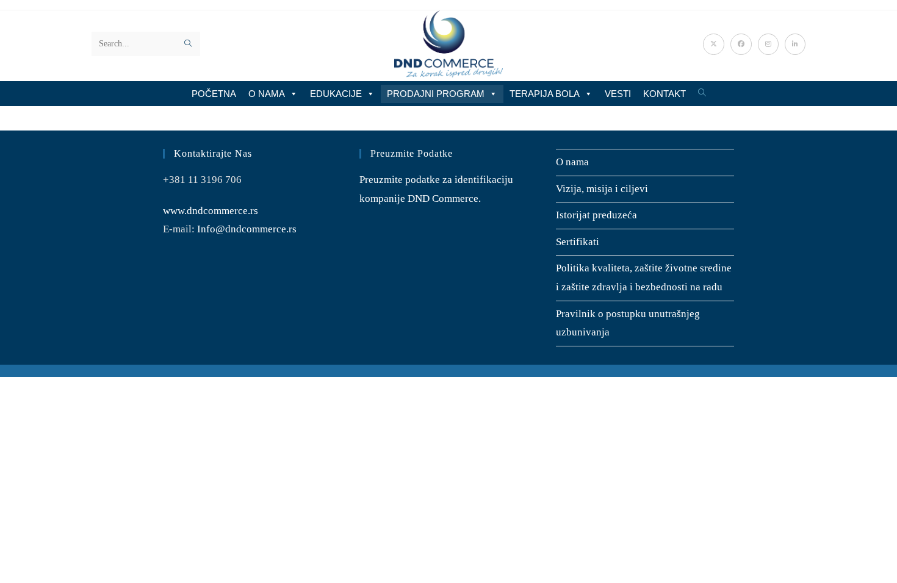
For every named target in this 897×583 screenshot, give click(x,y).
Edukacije (336, 93)
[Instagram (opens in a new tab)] (768, 44)
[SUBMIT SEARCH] (188, 44)
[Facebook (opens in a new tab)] (741, 44)
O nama (266, 93)
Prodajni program (436, 93)
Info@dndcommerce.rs (247, 229)
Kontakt (664, 93)
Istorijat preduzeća (596, 215)
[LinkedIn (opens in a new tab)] (795, 44)
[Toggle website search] (702, 93)
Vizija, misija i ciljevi (602, 189)
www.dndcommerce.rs (210, 210)
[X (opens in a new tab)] (713, 44)
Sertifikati (577, 242)
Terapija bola (545, 93)
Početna (214, 93)
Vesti (618, 93)
